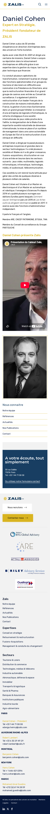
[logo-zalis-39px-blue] (14, 500)
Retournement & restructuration (18, 637)
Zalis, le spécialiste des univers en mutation (20, 800)
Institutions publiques (13, 699)
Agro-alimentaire (11, 708)
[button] (22, 481)
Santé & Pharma (10, 691)
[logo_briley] (25, 576)
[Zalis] (14, 4)
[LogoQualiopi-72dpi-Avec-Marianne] (25, 589)
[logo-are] (25, 551)
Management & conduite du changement (22, 646)
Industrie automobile (13, 673)
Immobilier (7, 682)
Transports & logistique (14, 686)
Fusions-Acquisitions (13, 641)
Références (8, 416)
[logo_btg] (25, 538)
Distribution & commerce (15, 664)
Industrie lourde (10, 704)
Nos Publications (11, 428)
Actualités (8, 422)
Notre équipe (9, 410)
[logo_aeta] (25, 563)
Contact (7, 434)
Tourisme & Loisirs (11, 660)
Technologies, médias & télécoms (18, 669)
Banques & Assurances (14, 695)
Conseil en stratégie (12, 633)
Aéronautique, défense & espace (18, 677)
